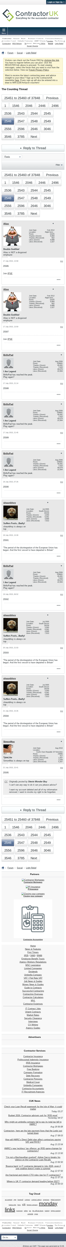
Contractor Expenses (33, 1004)
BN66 (39, 955)
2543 (21, 113)
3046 (47, 129)
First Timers (33, 952)
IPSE (10, 273)
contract (27, 1199)
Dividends (33, 971)
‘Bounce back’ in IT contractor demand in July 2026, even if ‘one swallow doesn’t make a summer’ (33, 1167)
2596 (21, 129)
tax (30, 1211)
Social (50, 43)
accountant (8, 1199)
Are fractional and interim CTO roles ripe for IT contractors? (33, 1175)
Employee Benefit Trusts (33, 959)
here (17, 80)
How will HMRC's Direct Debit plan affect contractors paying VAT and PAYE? (33, 1140)
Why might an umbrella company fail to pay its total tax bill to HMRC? (33, 1123)
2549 (47, 121)
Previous (52, 98)
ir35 (23, 1204)
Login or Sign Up (55, 2)
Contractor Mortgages (33, 1066)
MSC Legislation (33, 965)
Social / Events (32, 46)
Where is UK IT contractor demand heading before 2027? (33, 1181)
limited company (32, 1205)
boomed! (20, 1199)
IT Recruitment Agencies (33, 1092)
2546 (7, 121)
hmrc (19, 1205)
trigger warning (56, 1211)
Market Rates (33, 1015)
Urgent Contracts (33, 1012)
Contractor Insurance (33, 1056)
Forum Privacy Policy (39, 70)
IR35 (26, 955)
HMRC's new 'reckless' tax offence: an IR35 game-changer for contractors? (33, 1149)
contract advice (36, 1199)
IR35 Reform (17, 43)
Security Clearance (33, 1018)
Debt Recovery (33, 1076)
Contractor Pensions (33, 1079)
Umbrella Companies (25, 41)
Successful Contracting (33, 991)
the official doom (37, 1211)
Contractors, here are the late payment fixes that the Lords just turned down (33, 1132)
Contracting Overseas (33, 994)
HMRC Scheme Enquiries (43, 41)
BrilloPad (8, 355)
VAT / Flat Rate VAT (33, 978)
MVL (33, 1000)
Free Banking (33, 1069)
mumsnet (19, 1211)
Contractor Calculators (33, 997)
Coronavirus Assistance (53, 39)
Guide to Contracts (33, 987)
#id (61, 261)
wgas (36, 1214)
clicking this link (51, 60)
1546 (15, 105)
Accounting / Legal (9, 41)
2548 (34, 121)
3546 (7, 136)
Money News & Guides (33, 984)
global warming (56, 1199)
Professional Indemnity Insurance (33, 1059)
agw (15, 1199)
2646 (34, 129)
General (16, 39)
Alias (6, 223)
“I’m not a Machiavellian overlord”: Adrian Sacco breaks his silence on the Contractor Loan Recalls (33, 1158)
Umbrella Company (33, 975)
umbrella (30, 1214)
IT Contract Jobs (33, 1008)
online (26, 1211)
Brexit (23, 39)
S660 (32, 955)
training (47, 1211)
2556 (7, 129)
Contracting (6, 39)
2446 (41, 105)
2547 (21, 121)
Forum (10, 53)
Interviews (33, 1021)
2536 (7, 113)
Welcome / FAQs (39, 43)
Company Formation (33, 1072)
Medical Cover (33, 1082)
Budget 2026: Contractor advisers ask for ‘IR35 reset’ (33, 1115)
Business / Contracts (35, 39)
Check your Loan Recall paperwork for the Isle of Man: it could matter (33, 1107)
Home (33, 946)
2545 (47, 113)
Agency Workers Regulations (33, 962)
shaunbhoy (9, 502)
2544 (34, 113)
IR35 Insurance (33, 1063)
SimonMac (9, 741)
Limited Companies (33, 968)
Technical (28, 43)
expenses (46, 1199)
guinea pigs (12, 1205)
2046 (28, 105)
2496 (55, 105)
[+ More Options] (58, 279)
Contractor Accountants (33, 1088)
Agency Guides (33, 1028)
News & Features (33, 949)
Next (34, 136)
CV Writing (33, 1025)
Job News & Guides (33, 981)
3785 (21, 136)
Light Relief (59, 43)
